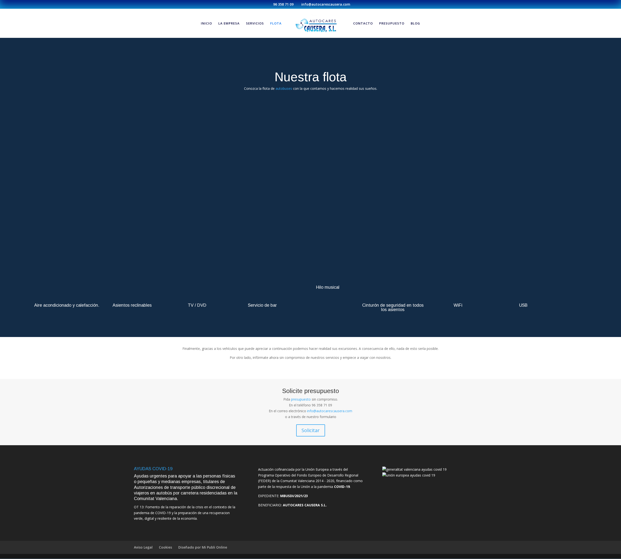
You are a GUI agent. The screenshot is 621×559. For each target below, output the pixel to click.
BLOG (415, 23)
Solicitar (311, 430)
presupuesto (301, 399)
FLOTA (276, 23)
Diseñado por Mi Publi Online (202, 547)
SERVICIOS (255, 23)
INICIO (206, 23)
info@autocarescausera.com (329, 411)
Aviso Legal (143, 547)
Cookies (165, 547)
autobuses (284, 88)
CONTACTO (363, 23)
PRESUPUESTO (391, 23)
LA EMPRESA (229, 23)
